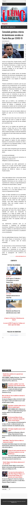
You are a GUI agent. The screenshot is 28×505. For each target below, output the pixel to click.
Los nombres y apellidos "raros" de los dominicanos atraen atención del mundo (16, 384)
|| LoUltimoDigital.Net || (12, 501)
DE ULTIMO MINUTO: (9, 27)
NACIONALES (5, 41)
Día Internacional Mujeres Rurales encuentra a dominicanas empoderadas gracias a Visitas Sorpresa (16, 418)
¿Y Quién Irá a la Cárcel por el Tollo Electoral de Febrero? (14, 319)
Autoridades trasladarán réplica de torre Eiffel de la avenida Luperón (16, 406)
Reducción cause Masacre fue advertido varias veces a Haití (13, 312)
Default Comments (14, 333)
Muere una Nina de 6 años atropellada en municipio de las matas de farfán (13, 396)
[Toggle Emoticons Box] (3, 337)
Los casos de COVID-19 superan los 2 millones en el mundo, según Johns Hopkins (14, 324)
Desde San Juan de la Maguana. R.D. (18, 502)
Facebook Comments (14, 335)
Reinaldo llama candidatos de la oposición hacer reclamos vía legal (13, 374)
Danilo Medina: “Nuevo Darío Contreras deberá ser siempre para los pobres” (13, 441)
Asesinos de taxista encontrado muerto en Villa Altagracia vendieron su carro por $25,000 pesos (17, 452)
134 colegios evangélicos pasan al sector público (16, 429)
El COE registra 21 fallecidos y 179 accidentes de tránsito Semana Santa (13, 280)
